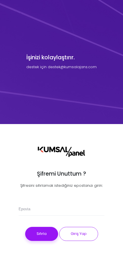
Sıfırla (42, 233)
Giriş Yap (79, 233)
